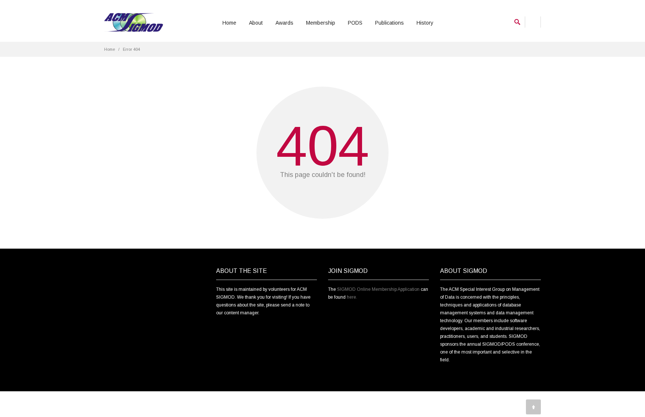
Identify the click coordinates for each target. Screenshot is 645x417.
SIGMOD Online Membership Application (378, 289)
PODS (355, 23)
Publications (389, 23)
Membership (320, 23)
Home (229, 23)
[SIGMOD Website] (133, 22)
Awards (284, 23)
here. (352, 297)
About (256, 23)
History (425, 23)
